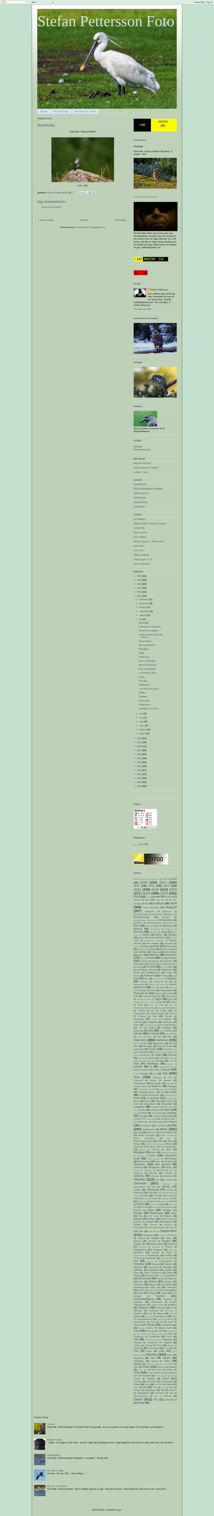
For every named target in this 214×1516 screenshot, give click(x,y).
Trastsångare (172, 1331)
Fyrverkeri (147, 999)
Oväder (137, 1190)
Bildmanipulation (154, 923)
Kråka (158, 1101)
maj (141, 717)
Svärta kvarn (157, 1305)
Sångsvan (143, 1307)
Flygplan (158, 993)
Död (162, 967)
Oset (154, 1187)
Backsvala (167, 911)
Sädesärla (160, 1308)
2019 (139, 742)
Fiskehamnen (158, 979)
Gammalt (162, 1002)
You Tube (158, 1384)
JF (134, 1074)
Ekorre (137, 972)
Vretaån (137, 1379)
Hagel (167, 1034)
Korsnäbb (170, 1098)
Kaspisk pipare (140, 1086)
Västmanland (166, 1381)
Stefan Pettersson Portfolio (146, 468)
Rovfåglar (167, 1210)
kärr (135, 1113)
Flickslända (173, 987)
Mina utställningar (61, 111)
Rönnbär (137, 1224)
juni (141, 713)
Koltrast (155, 1095)
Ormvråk (140, 1183)
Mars (163, 1129)
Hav (170, 1036)
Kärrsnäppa (157, 1113)
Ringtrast (137, 1210)
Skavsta (137, 1241)
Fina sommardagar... (148, 669)
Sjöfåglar (155, 1238)
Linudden (138, 1119)
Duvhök (151, 966)
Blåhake (146, 935)
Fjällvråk (173, 984)
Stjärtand (160, 1279)
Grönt (136, 1025)
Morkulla (149, 1144)
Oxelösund (153, 1189)
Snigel (163, 1258)
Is (151, 1066)
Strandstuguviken (141, 1287)
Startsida (44, 111)
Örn (156, 1399)
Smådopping (153, 1255)
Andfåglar (158, 903)
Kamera (167, 1080)
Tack (150, 1314)
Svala (140, 1293)
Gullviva (160, 1025)
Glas (161, 1005)
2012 (139, 770)
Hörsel (171, 1061)
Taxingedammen (144, 1319)
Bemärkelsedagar (141, 917)
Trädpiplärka (152, 1343)
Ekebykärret (166, 970)
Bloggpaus (169, 929)
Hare (159, 1036)
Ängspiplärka (143, 1393)
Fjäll (171, 982)
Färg (170, 999)
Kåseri (166, 1109)
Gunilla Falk (139, 528)
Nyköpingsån (154, 1167)
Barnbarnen (139, 914)
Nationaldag (172, 1153)
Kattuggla (172, 1086)
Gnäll (160, 1008)
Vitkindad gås (159, 1373)
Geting (174, 1002)
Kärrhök (143, 1113)
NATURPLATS (140, 484)
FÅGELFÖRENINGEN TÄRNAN (148, 489)
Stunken (141, 1290)
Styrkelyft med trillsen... (149, 708)
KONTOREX (139, 507)
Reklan (171, 1204)
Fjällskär (162, 984)
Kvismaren (168, 1107)
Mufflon (146, 1147)
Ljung (154, 1119)
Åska (171, 1387)
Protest (145, 1198)
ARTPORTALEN (141, 493)
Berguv (152, 920)
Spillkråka (138, 1270)
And (146, 903)
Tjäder (141, 653)
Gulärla (152, 1028)
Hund (165, 1049)
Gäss (151, 1030)
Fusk (138, 999)
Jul (155, 1073)
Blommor (139, 931)
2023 (139, 588)
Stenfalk (161, 1276)
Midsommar (171, 1132)
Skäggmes (157, 1250)
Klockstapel (164, 1089)
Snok (171, 1258)
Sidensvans (148, 1235)
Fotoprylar (147, 996)
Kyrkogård (154, 1110)
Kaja (170, 1077)
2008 (139, 786)
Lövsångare (145, 1125)
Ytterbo (169, 1384)
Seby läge (138, 1231)
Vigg (149, 1370)
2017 (139, 750)
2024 (139, 584)
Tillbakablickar (140, 1322)
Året (155, 1387)
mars (142, 725)
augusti (143, 615)
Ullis (136, 1351)
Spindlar (168, 1270)
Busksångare (142, 949)
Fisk (146, 978)
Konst (137, 1098)
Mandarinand (148, 1129)
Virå (148, 1373)
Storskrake (139, 1284)
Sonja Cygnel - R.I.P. (143, 559)
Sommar (156, 1264)
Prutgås (154, 1198)
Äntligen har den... (55, 1440)
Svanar (164, 1293)
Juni (137, 1077)
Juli (164, 1073)
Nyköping (138, 446)
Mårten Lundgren (141, 555)
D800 (166, 952)
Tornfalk (173, 1325)
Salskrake (161, 1227)
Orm (158, 1180)
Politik (136, 1196)
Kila (153, 1089)
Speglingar (167, 1267)
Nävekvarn (138, 1173)
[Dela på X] (87, 192)
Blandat (138, 928)
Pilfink (151, 1193)
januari (142, 733)
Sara (172, 1227)
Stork (140, 1282)
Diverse (172, 957)
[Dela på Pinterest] (93, 192)
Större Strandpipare (168, 1290)
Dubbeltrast (172, 964)
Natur (152, 1155)
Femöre (164, 976)
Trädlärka (143, 696)
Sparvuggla (153, 1267)
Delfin (142, 958)
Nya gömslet (162, 1164)
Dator (140, 955)
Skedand (152, 1241)
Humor (152, 1049)
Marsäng (137, 1132)
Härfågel (138, 146)
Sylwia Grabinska (141, 564)
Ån (144, 1387)
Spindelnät (153, 1270)
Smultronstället (139, 1255)
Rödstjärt (150, 1221)
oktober (143, 607)
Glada (151, 1005)
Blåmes (159, 935)
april (141, 721)
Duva (139, 967)
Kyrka (142, 1110)
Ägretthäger (144, 623)
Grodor (163, 1010)
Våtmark (137, 1381)
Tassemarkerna (160, 1316)
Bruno (136, 946)
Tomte (163, 1325)
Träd (136, 1339)
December (171, 954)
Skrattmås (142, 1247)
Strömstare (172, 1287)
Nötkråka (168, 1173)
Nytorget (137, 1170)
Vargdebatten (159, 1364)
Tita (161, 1322)
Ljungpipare (166, 1119)
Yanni (146, 1384)
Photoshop (138, 1192)
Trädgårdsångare (151, 1340)
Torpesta (149, 1328)
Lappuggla (143, 1116)
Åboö (136, 1387)
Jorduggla (143, 1073)
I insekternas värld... (148, 673)
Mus (155, 1147)
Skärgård (155, 1253)
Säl (172, 1308)
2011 (139, 774)
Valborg (154, 1361)
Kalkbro (153, 1080)
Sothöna (168, 1264)
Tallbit (172, 1314)
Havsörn (140, 1040)
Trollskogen (139, 1337)
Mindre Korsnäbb (167, 1135)
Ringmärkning (168, 1207)
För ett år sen (149, 1002)
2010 (139, 778)
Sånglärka (172, 1305)
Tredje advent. (141, 1334)
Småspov (138, 1258)
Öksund (167, 1396)
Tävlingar (170, 1345)
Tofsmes (137, 1325)
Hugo (159, 1046)
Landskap (171, 1113)
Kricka (136, 1101)
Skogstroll (172, 1244)
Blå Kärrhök (153, 932)
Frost (158, 996)
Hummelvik (139, 1049)
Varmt (170, 1364)
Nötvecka (155, 1176)
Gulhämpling (149, 1025)
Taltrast (137, 1316)
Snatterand (151, 1258)
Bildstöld (170, 923)
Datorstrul (153, 954)
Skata (168, 1238)
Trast (160, 1331)
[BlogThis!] (84, 192)
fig (173, 976)
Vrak (172, 1376)
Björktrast (168, 926)
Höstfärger (153, 1063)
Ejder (170, 967)
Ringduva (155, 1207)
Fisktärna (144, 982)
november (144, 603)
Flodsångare (141, 990)
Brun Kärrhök (153, 943)
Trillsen (170, 1334)
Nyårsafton (148, 1170)
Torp (139, 1328)
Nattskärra (140, 1156)
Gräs (155, 1016)
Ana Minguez (140, 519)
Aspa (156, 907)
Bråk (156, 946)
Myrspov (173, 1147)
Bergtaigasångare (140, 920)
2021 (139, 596)
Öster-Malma (171, 1400)
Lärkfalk (160, 1122)
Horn (136, 1046)
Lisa (147, 1119)
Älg (162, 1390)
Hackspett (153, 1033)
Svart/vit (160, 1296)
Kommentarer (169, 1095)
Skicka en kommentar (51, 207)
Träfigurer (167, 1342)
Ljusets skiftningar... (148, 661)
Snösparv (150, 1261)
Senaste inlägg (46, 220)
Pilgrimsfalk (161, 1193)
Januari (166, 1069)
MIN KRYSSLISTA (142, 463)
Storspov (153, 1284)
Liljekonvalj (158, 1116)
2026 (139, 576)
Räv (140, 1216)
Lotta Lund (138, 550)
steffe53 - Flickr (141, 472)
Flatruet (162, 987)
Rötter (150, 1227)
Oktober (140, 1179)
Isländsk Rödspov (141, 1070)
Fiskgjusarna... (145, 704)
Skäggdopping (140, 1250)
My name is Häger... (56, 1470)
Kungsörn (139, 1106)
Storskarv (168, 1282)
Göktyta (169, 1031)
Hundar (174, 1049)
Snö (136, 1261)
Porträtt (144, 1195)
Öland (138, 1399)
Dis (162, 958)
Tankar (147, 1316)
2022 (139, 592)
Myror (162, 1147)
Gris (152, 1011)
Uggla (171, 1348)
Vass (136, 1367)
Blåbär (164, 932)
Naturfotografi (170, 1158)
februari (143, 729)
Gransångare (171, 1008)
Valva (167, 1361)
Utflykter (151, 1354)
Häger (158, 1055)
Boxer (172, 938)
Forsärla (168, 993)
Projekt (137, 1198)
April (173, 903)
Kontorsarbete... (146, 641)
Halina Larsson (140, 532)
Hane (149, 1037)
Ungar (149, 1351)
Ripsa (150, 1210)
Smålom (168, 1255)
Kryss (147, 1101)
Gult (141, 1028)
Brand (136, 940)
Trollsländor (154, 1336)
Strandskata (167, 1284)
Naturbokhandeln (153, 1159)
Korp (156, 1098)
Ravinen (153, 1204)
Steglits (137, 1275)
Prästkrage (165, 1198)
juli (141, 619)
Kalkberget (138, 1080)
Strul (158, 1287)
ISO (153, 1070)
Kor (148, 1098)
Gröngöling (152, 1022)
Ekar (136, 970)
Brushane (145, 946)
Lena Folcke (139, 546)
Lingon (169, 1116)
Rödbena (168, 1216)
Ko (162, 1092)
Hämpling (172, 1055)
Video (140, 1370)
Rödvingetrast (166, 1221)
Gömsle (138, 1033)
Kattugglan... (144, 649)
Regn (161, 1204)
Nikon (157, 1161)
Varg (148, 1364)
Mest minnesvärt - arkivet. (85, 111)
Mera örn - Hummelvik (57, 1486)
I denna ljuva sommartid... (150, 627)
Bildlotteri (138, 923)
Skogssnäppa (156, 1244)
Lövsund (172, 1121)
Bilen (136, 925)
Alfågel (158, 900)
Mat (160, 1132)
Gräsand (168, 1016)
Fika (136, 978)
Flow (153, 990)
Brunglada (168, 943)
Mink (168, 1138)
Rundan (138, 1213)
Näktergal (160, 1170)
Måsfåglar (139, 1152)
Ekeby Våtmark (148, 970)
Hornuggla (147, 1046)
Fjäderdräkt (158, 982)
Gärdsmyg (138, 1031)
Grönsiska (167, 1022)
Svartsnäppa (156, 1302)
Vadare (167, 1358)
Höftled (136, 1061)
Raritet (140, 1204)
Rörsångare (139, 1227)
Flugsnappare (166, 990)
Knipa (174, 1089)
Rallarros (141, 1201)
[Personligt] (142, 844)
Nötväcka (167, 1176)
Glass (171, 1005)
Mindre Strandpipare (144, 1138)
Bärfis (136, 952)
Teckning (160, 1319)
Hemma (162, 1040)
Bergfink (166, 917)
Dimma (151, 957)
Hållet (165, 1052)
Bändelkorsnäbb (167, 949)
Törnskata (138, 1348)
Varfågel (137, 1364)
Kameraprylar (140, 1083)
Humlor (169, 1046)
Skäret (171, 1250)
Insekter (138, 1066)
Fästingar (137, 1002)
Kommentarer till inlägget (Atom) (90, 227)
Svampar (152, 1293)
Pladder (171, 1193)
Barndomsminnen (155, 914)
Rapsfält (173, 1201)
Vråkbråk (150, 1379)
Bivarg (141, 677)
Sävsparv (138, 1310)
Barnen (170, 914)
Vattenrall (161, 1367)
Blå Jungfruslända (147, 645)
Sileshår (161, 1235)
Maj (174, 1125)
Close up (156, 952)
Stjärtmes (172, 1278)
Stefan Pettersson (159, 289)
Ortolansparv (166, 1184)
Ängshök (173, 1390)
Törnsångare (153, 1348)
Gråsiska (173, 1013)
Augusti (171, 907)
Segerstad (153, 1231)
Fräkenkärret (171, 996)
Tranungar (150, 1331)
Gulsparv (173, 1025)
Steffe (169, 1273)
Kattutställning (143, 1089)
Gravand (141, 1011)
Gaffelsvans (144, 657)
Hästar (161, 1058)
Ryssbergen (157, 1213)
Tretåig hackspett (157, 1334)
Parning (169, 1190)
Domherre (167, 961)
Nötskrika (139, 1176)
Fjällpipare (152, 984)
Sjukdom (141, 1238)
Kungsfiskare (149, 1104)
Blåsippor (172, 935)
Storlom (153, 1281)
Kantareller (170, 1083)
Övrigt (141, 1402)
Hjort (145, 1043)
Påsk (174, 1198)
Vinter (137, 1372)
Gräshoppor (139, 1019)
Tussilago (149, 1345)
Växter (137, 1384)
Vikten (158, 1370)
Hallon (140, 1037)
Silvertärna (172, 1235)
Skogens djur (140, 1244)
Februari (149, 975)
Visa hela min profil (142, 309)
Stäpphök (152, 1290)
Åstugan (137, 1390)
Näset (171, 1170)
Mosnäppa (159, 1144)
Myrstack (142, 1150)
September (168, 1231)
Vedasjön (172, 1367)
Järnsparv (157, 1077)
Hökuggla (159, 1061)
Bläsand (141, 938)
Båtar (152, 949)
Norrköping (169, 1161)
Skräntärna (156, 1247)
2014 (139, 762)
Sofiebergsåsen (165, 1261)
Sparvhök (138, 1267)
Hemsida (137, 1043)
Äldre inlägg (120, 220)
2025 (139, 580)
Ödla (171, 1393)
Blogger (118, 1510)
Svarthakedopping (144, 1299)
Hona (171, 1043)
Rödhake (151, 1219)
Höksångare (147, 1061)
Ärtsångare (159, 1393)
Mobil (159, 1141)
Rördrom (153, 1225)
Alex (148, 900)
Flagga (153, 987)
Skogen (166, 1241)
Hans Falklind (140, 537)
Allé (166, 900)
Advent (169, 897)
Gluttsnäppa (139, 1008)
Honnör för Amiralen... (148, 665)
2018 (139, 746)
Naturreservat (144, 1161)
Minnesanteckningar (143, 1141)
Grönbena (167, 1019)
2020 (139, 738)
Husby (146, 1052)
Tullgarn (137, 1345)
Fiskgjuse (171, 978)
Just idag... (144, 681)
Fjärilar (142, 987)
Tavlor (174, 1316)
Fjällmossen (139, 984)
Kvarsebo (155, 1107)
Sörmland (138, 1313)
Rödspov (137, 1222)
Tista (153, 1322)
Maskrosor (151, 1132)
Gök (160, 1031)
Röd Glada (154, 1216)
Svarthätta (167, 1299)
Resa (136, 1207)
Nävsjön (153, 1173)
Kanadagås (156, 1083)
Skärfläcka (138, 1252)
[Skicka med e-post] (81, 192)
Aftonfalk (137, 900)
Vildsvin (169, 1370)
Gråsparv (142, 1016)
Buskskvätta (171, 946)
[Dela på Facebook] (90, 192)
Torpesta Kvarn (165, 1328)
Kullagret (170, 1101)
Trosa (169, 1336)
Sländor (142, 693)
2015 (139, 758)
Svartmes (138, 1302)
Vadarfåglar (139, 1361)
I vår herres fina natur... (149, 689)
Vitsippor (146, 1375)
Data (174, 952)
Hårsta (136, 1055)
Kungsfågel (167, 1104)
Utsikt (169, 1355)
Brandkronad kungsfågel (154, 940)
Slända (169, 1253)
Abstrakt (155, 896)
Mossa (169, 1144)
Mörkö (153, 1152)
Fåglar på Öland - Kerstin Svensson (150, 523)
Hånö (172, 1052)
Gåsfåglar (166, 1028)
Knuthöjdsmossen (146, 1092)
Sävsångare (154, 1311)
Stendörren (150, 1276)
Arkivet (146, 907)
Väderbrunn (151, 1382)
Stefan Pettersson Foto (105, 21)
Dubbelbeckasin (156, 964)
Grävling (154, 1019)
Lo (176, 1119)
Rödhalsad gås (167, 1219)
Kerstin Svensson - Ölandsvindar (149, 541)
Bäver (144, 952)
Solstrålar (139, 1264)
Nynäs (169, 1167)
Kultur (136, 1104)
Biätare (157, 926)
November (139, 1164)
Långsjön (140, 1122)
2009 (139, 782)
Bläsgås (152, 938)
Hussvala (157, 1052)
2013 (139, 766)
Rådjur (174, 1213)
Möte (163, 1153)
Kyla (135, 1110)
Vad (152, 1358)
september (144, 611)
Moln (170, 1141)
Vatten (146, 1366)
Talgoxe (160, 1313)
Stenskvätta (144, 701)
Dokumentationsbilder (150, 961)
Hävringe (171, 1058)
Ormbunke (169, 1180)
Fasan (136, 976)
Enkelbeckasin (153, 972)
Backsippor (149, 911)
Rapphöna (152, 1201)
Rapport (163, 1201)
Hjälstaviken (158, 1043)
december (144, 599)
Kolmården (143, 1095)
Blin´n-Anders (155, 929)
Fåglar (158, 999)
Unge (162, 1351)
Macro (163, 1125)
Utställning (138, 1358)
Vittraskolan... (145, 685)
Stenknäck (172, 1275)
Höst (136, 1063)
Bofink (162, 937)
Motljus (137, 1147)
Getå (140, 1005)
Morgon (137, 1144)
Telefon (170, 1319)
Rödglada (138, 1219)
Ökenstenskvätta (141, 1396)
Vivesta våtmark (161, 1376)
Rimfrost (145, 1207)
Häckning (146, 1055)
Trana (137, 1330)
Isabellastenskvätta (166, 1067)
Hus (138, 1052)
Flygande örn (141, 993)
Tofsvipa (150, 1324)
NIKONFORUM (140, 502)
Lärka (150, 1122)
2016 (139, 754)
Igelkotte (170, 1064)
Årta (163, 1387)
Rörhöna (168, 1225)
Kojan (173, 1092)
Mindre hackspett (146, 1135)
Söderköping (168, 1311)
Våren (165, 1378)
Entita (169, 972)
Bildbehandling (165, 920)
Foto (136, 996)
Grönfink (137, 1022)
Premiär (170, 1196)
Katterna (156, 1086)
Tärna (159, 1345)
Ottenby (166, 1186)
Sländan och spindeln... (149, 630)
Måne (168, 1149)
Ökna (156, 1396)
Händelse (141, 1058)
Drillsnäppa (139, 964)
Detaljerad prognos (142, 449)
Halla (174, 1034)
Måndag (155, 1150)
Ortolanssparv (140, 1187)
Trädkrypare (167, 1339)
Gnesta (151, 1008)
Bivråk (148, 926)
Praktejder (158, 1196)
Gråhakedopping (157, 1013)
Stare (136, 1273)
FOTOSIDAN (140, 498)
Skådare (168, 1247)
